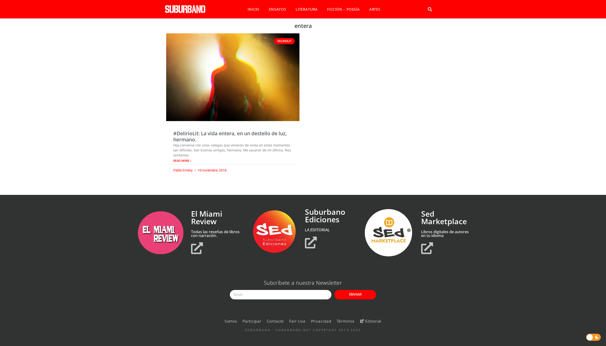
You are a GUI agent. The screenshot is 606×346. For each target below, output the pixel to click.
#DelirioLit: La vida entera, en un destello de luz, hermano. (230, 136)
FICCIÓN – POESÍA (343, 9)
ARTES (374, 9)
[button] (430, 9)
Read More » (182, 160)
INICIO (253, 9)
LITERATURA (307, 9)
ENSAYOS (277, 9)
